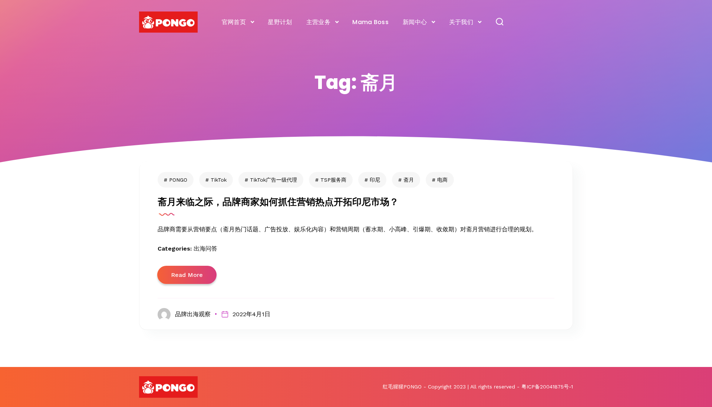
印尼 (375, 180)
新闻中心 (415, 22)
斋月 (408, 180)
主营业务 (318, 22)
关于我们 (461, 22)
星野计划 (280, 22)
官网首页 (234, 22)
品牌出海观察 (193, 314)
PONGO (178, 180)
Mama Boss (370, 22)
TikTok (219, 180)
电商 (442, 180)
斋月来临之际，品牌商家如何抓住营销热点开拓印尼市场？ (278, 201)
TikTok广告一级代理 (273, 180)
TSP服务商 (333, 180)
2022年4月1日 (251, 314)
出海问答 (205, 248)
